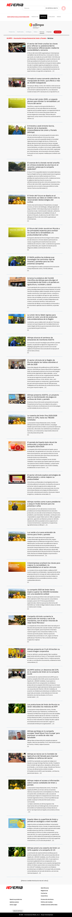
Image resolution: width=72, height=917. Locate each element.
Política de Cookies (47, 902)
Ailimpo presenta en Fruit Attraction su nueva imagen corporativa (43, 650)
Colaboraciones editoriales (49, 905)
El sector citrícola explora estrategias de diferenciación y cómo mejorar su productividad (44, 477)
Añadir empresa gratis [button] (50, 8)
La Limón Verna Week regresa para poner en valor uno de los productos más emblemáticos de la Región (42, 317)
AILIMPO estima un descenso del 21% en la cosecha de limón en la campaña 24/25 (43, 672)
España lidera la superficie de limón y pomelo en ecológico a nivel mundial (42, 820)
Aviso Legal (13, 905)
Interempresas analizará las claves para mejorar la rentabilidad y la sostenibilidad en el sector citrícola (43, 565)
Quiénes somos (14, 902)
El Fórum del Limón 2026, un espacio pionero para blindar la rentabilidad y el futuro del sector (43, 101)
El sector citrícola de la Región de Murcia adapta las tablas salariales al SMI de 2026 (42, 362)
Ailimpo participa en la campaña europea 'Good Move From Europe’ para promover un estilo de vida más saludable (43, 734)
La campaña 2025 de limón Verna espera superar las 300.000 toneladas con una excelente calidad (42, 592)
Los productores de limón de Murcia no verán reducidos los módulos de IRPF (43, 705)
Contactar (57, 32)
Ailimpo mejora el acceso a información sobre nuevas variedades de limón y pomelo (43, 782)
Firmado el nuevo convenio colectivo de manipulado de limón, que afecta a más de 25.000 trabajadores (43, 80)
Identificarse (45, 888)
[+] (53, 71)
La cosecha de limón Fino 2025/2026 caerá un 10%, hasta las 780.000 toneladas (42, 417)
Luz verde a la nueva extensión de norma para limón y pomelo (41, 533)
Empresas (43, 16)
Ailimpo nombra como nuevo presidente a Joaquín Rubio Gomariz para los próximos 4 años (43, 504)
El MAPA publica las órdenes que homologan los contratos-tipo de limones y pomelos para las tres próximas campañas (41, 260)
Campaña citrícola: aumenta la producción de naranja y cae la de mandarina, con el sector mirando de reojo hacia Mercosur (42, 619)
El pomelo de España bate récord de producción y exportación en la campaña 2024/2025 (42, 444)
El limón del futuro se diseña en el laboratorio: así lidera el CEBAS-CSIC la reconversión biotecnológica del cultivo (43, 199)
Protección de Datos (47, 899)
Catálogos (51, 16)
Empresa (48, 32)
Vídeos (59, 16)
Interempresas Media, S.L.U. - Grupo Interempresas (38, 915)
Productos (35, 16)
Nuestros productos (16, 899)
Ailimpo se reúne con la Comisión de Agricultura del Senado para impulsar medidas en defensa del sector (42, 756)
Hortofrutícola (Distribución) (18, 17)
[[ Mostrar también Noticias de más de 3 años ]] (34, 881)
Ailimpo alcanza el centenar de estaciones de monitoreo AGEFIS (40, 338)
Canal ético (44, 896)
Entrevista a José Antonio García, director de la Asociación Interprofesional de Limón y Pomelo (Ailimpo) (42, 129)
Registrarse (44, 890)
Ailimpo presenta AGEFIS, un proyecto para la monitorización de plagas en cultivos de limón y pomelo (43, 397)
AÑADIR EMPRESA (17, 911)
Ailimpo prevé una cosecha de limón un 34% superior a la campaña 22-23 (43, 849)
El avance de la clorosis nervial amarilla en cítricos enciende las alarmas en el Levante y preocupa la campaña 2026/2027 (43, 166)
